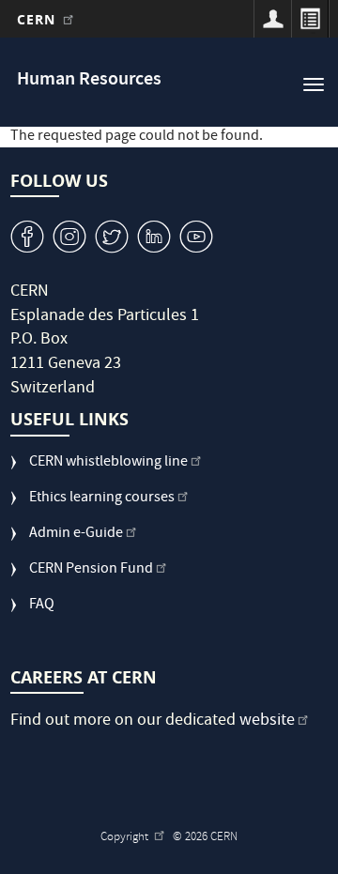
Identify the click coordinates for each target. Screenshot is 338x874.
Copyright (125, 838)
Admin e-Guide (76, 534)
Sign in (272, 19)
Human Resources (89, 80)
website (267, 721)
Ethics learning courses (102, 499)
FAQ (41, 606)
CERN (39, 19)
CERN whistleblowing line (108, 463)
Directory (310, 19)
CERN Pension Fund (91, 570)
